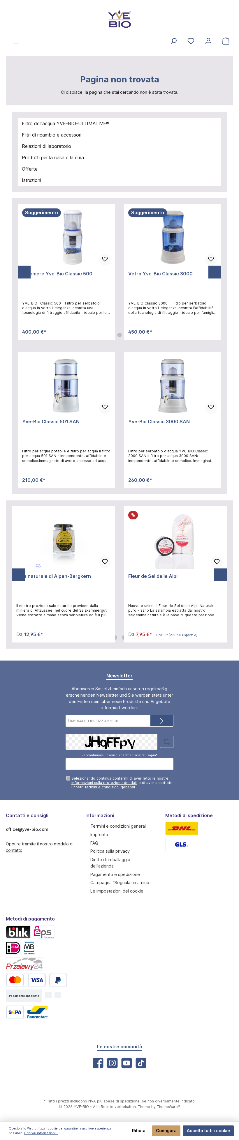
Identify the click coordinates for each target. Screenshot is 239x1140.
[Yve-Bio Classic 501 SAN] (66, 385)
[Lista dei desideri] (191, 41)
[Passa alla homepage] (119, 19)
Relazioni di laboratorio (46, 146)
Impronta (99, 834)
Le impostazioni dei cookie (116, 890)
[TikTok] (140, 1063)
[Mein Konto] (208, 41)
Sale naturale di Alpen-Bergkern (53, 576)
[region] (119, 272)
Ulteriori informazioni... (41, 1133)
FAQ (94, 842)
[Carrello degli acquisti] (226, 41)
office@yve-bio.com (27, 829)
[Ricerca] (173, 41)
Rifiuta (138, 1130)
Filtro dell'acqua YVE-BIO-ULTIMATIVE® (65, 123)
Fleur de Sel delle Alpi (153, 576)
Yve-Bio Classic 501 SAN (51, 421)
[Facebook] (98, 1063)
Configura (166, 1130)
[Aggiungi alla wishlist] (105, 259)
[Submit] (161, 721)
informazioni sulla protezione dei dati (104, 782)
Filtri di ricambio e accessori (51, 135)
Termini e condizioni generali (118, 826)
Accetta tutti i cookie (208, 1130)
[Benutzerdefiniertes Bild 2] (181, 844)
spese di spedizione (121, 1101)
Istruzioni (31, 180)
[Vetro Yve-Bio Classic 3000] (172, 237)
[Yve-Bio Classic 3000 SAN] (172, 385)
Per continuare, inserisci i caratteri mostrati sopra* (119, 755)
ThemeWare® (168, 1106)
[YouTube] (126, 1063)
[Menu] (16, 41)
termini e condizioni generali (110, 787)
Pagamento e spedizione (115, 874)
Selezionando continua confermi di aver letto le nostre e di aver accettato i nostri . (122, 782)
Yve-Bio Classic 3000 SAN (159, 421)
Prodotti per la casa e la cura (53, 157)
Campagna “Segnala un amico (119, 882)
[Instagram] (112, 1063)
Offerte (30, 169)
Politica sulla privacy (110, 851)
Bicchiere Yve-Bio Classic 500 (57, 274)
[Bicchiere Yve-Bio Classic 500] (66, 237)
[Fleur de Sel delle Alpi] (175, 540)
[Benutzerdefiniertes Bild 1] (181, 828)
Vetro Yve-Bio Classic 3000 (160, 274)
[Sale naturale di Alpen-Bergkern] (63, 540)
